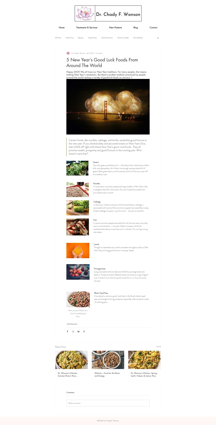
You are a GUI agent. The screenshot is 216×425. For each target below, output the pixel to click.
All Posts (58, 37)
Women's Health (123, 37)
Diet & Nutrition (107, 37)
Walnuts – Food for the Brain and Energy (107, 374)
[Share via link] (84, 331)
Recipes (80, 37)
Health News (92, 37)
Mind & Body (138, 37)
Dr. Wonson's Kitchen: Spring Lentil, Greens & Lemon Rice (144, 374)
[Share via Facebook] (67, 331)
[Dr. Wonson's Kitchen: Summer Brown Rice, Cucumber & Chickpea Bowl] (71, 360)
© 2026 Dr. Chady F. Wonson (108, 420)
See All (158, 346)
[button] (158, 38)
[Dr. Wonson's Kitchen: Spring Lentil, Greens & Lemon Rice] (144, 360)
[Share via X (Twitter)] (73, 331)
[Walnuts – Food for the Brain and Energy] (108, 360)
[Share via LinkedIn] (78, 331)
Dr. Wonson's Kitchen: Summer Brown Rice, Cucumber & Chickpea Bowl (70, 374)
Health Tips (70, 37)
